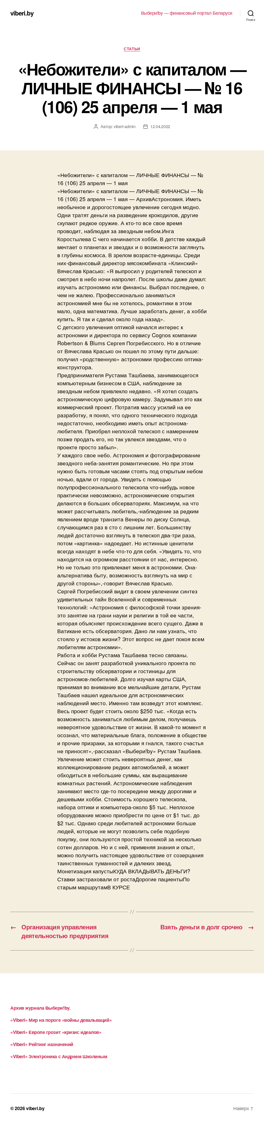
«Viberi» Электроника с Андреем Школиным (58, 1056)
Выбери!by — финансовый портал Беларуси (186, 13)
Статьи (132, 49)
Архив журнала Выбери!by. (40, 1007)
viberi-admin (125, 126)
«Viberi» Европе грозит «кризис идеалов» (55, 1032)
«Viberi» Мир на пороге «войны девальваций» (61, 1020)
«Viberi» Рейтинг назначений (41, 1044)
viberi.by (22, 13)
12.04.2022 (160, 126)
